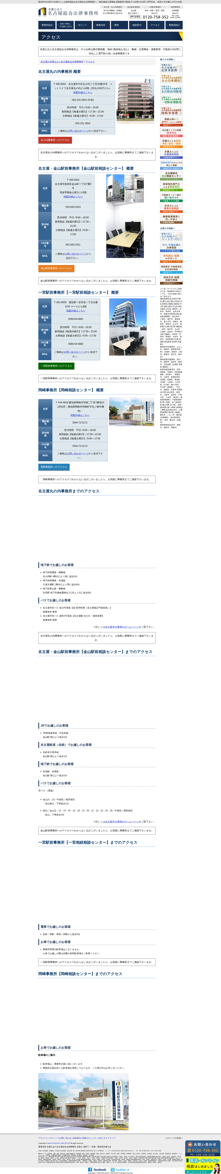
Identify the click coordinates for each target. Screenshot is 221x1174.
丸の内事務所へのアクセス (55, 140)
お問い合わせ (65, 1138)
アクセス (155, 25)
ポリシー (82, 25)
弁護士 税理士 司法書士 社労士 (66, 25)
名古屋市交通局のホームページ (122, 627)
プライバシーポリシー (48, 1138)
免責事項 (77, 1138)
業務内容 (100, 25)
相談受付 (136, 25)
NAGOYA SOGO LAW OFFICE (59, 1143)
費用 (116, 25)
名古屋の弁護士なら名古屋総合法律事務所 (62, 61)
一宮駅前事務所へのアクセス (56, 366)
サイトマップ (109, 1138)
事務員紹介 (174, 25)
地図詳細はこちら (82, 92)
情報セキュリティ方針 (92, 1138)
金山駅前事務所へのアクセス (56, 268)
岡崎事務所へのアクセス (54, 467)
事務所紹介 (47, 25)
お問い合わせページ (78, 131)
